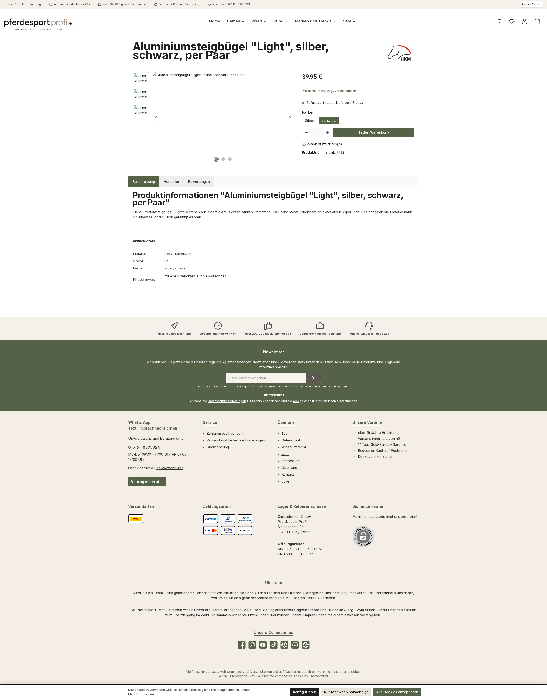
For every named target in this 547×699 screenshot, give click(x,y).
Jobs (285, 481)
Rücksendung (218, 447)
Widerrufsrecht (293, 447)
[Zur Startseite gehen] (38, 24)
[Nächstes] (290, 118)
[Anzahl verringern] (306, 132)
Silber (309, 120)
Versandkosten (261, 671)
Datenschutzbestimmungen (227, 401)
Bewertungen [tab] (199, 182)
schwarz (329, 120)
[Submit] (313, 378)
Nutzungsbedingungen (333, 386)
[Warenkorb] (537, 21)
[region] (213, 118)
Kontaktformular (169, 468)
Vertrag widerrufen (147, 482)
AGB (296, 401)
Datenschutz (291, 440)
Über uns (286, 422)
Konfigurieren (304, 692)
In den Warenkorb (374, 132)
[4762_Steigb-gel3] (223, 118)
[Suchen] (499, 21)
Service (210, 422)
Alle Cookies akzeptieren (397, 692)
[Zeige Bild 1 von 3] (216, 159)
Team (285, 433)
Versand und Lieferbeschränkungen (236, 440)
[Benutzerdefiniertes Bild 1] (135, 519)
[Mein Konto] (524, 21)
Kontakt (287, 474)
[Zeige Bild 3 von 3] (230, 159)
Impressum (290, 461)
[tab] (143, 181)
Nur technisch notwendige (346, 692)
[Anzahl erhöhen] (327, 132)
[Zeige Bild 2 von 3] (223, 159)
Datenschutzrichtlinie (296, 386)
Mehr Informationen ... (143, 694)
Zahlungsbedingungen (225, 433)
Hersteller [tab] (171, 182)
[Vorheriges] (156, 118)
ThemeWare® (318, 676)
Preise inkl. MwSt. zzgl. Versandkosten (329, 91)
